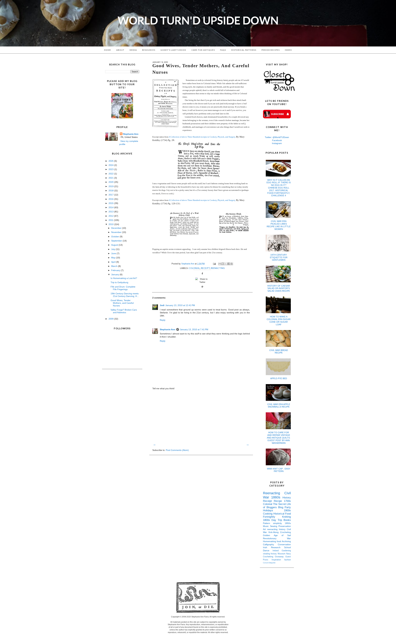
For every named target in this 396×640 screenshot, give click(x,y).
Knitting (286, 516)
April (113, 262)
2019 (111, 186)
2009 (111, 319)
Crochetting (269, 557)
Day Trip (277, 520)
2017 (111, 194)
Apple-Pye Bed (278, 378)
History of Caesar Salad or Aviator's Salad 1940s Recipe (278, 288)
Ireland (277, 551)
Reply (162, 320)
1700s (287, 501)
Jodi (162, 305)
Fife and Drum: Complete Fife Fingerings (123, 288)
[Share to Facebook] (228, 263)
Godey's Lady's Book (173, 50)
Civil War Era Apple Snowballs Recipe (278, 405)
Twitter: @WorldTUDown (277, 137)
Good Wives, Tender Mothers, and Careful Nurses (122, 303)
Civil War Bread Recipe (278, 351)
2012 (111, 216)
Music (266, 526)
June (114, 253)
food (279, 541)
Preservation (284, 526)
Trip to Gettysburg (119, 282)
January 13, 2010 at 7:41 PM (194, 329)
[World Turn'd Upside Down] (122, 117)
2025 (111, 161)
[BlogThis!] (222, 263)
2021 (111, 178)
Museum (282, 554)
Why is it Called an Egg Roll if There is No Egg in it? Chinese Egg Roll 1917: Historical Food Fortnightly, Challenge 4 (279, 188)
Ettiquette (272, 563)
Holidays (273, 510)
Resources (148, 50)
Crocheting (285, 532)
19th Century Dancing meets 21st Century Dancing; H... (125, 294)
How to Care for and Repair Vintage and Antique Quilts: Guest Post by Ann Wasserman (278, 437)
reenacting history (277, 529)
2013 (111, 211)
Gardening (286, 551)
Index (288, 50)
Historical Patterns (243, 50)
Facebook (277, 140)
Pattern (268, 523)
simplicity (279, 523)
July (113, 249)
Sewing (274, 526)
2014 (111, 207)
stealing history (270, 554)
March (114, 266)
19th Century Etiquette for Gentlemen (278, 257)
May (113, 257)
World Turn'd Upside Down (198, 20)
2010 (111, 224)
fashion (287, 560)
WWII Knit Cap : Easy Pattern (278, 470)
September (117, 240)
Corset (266, 563)
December (116, 228)
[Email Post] (214, 264)
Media (133, 50)
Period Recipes (271, 50)
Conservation (284, 544)
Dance (268, 550)
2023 (111, 169)
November (116, 232)
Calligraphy (270, 544)
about (120, 50)
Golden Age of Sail (277, 535)
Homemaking (270, 541)
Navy (288, 554)
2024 (111, 165)
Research (277, 547)
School (287, 547)
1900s (287, 510)
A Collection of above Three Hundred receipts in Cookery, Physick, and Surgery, (202, 137)
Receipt (205, 268)
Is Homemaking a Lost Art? (124, 278)
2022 (111, 173)
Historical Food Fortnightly (277, 515)
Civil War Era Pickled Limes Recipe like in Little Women (279, 225)
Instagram (277, 143)
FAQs (223, 50)
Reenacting (218, 268)
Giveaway (280, 557)
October (115, 236)
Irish (267, 547)
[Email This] (219, 263)
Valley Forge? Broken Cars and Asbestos (124, 311)
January (115, 274)
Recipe (279, 501)
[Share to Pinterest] (231, 263)
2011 (111, 220)
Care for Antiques (203, 50)
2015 (111, 203)
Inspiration (278, 560)
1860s (276, 497)
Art (265, 529)
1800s (267, 520)
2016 (111, 199)
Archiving (286, 541)
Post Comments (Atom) (177, 450)
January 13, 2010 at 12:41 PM (180, 305)
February (116, 270)
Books (287, 520)
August (115, 245)
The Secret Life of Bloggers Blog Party (277, 506)
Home (107, 50)
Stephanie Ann (167, 329)
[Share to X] (225, 263)
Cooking (268, 513)
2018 (111, 190)
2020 (111, 182)
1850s (288, 523)
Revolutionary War (277, 538)
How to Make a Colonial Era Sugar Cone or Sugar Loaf (279, 320)
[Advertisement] (201, 416)
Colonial (194, 268)
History (286, 497)
